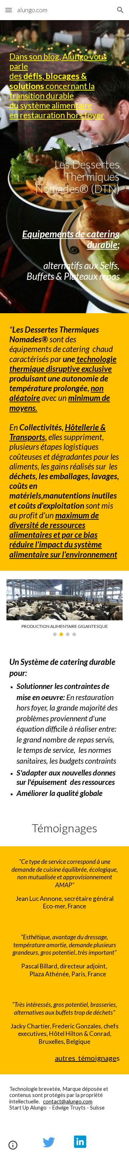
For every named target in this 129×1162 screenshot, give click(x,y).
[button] (8, 10)
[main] (64, 86)
